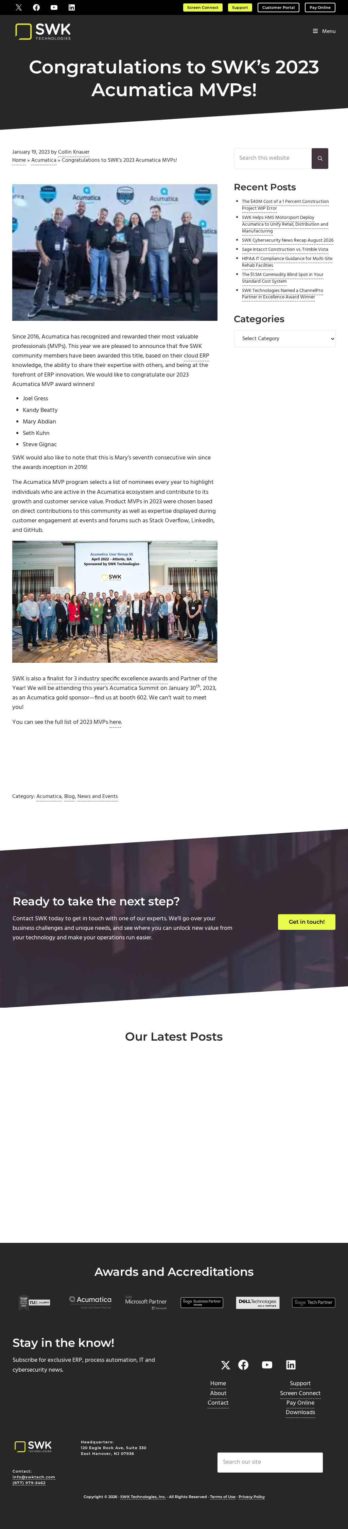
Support (240, 7)
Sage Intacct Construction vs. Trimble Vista (285, 250)
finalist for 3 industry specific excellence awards (107, 679)
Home (19, 160)
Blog (69, 796)
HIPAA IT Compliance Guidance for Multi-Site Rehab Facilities (287, 262)
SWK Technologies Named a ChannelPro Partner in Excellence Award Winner (282, 294)
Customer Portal (278, 7)
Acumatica (43, 160)
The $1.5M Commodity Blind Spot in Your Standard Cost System (283, 278)
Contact (218, 1403)
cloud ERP (196, 356)
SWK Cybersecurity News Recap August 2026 (287, 240)
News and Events (97, 796)
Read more (44, 1219)
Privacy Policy (252, 1496)
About (218, 1393)
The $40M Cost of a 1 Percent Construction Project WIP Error (285, 205)
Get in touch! (307, 922)
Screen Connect (203, 7)
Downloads (300, 1413)
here (115, 722)
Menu (328, 31)
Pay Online (320, 7)
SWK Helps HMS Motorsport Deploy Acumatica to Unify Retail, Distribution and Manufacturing (285, 224)
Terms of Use (223, 1496)
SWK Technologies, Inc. (143, 1496)
